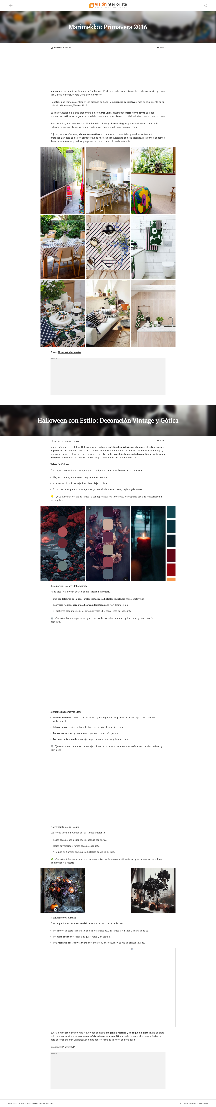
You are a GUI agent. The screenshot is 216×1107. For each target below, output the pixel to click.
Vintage (76, 441)
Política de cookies (46, 1103)
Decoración (59, 48)
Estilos (68, 48)
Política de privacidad (28, 1103)
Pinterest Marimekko (69, 352)
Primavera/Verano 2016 (74, 105)
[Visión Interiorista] (108, 6)
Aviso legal (12, 1103)
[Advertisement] (108, 70)
